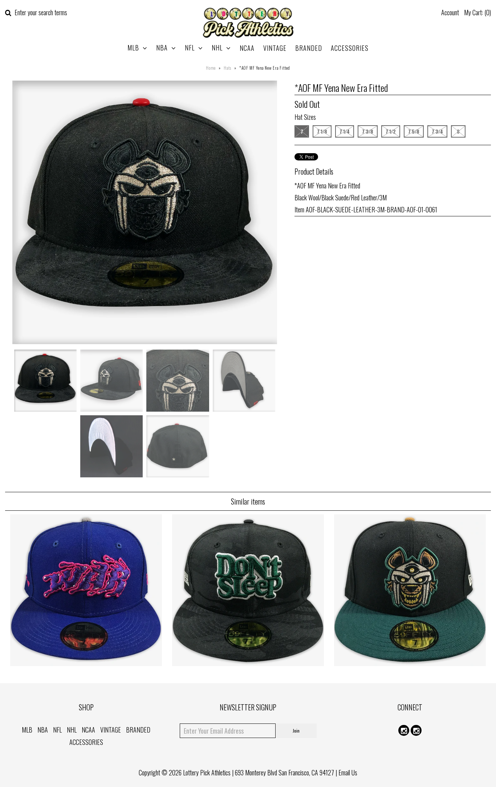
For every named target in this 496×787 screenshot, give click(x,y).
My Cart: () (477, 12)
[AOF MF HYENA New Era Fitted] (410, 663)
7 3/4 (437, 131)
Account (450, 12)
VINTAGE (274, 48)
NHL (217, 47)
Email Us (347, 772)
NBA (162, 47)
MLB (133, 47)
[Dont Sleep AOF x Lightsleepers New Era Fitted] (248, 663)
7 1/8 (322, 131)
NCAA (247, 48)
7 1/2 (391, 131)
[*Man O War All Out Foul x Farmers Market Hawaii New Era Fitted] (86, 663)
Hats (227, 68)
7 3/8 (367, 131)
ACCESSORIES (350, 48)
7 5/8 (413, 131)
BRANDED (308, 48)
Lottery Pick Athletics (207, 772)
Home (211, 68)
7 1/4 (345, 131)
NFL (190, 47)
